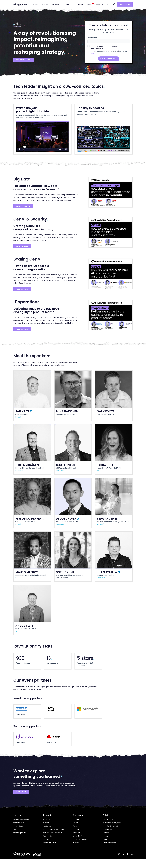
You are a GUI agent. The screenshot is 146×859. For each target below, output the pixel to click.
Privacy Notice (108, 819)
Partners (45, 4)
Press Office (77, 833)
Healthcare (47, 826)
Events (90, 4)
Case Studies (80, 4)
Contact (76, 819)
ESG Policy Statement (110, 826)
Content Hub (67, 4)
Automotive (47, 819)
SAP (14, 829)
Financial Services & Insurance (53, 829)
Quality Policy (107, 829)
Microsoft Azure (18, 823)
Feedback (106, 833)
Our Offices (77, 829)
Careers (97, 4)
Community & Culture (80, 839)
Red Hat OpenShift (19, 833)
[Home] (20, 4)
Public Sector (47, 836)
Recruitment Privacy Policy (112, 823)
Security (105, 836)
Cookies (105, 839)
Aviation (46, 823)
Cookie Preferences (109, 843)
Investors (76, 843)
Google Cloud (18, 826)
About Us (105, 4)
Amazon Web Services (21, 819)
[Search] (114, 4)
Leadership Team (79, 836)
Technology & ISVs (49, 843)
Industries (55, 4)
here (92, 53)
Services (35, 4)
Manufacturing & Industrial (52, 833)
